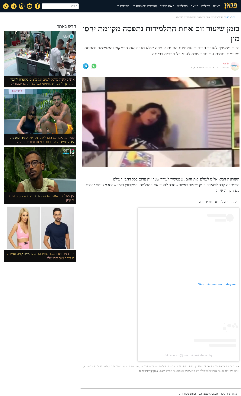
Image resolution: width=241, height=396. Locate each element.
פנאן (233, 17)
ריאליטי (182, 6)
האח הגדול (167, 6)
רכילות (205, 6)
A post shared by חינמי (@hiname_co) (188, 355)
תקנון (235, 393)
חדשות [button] (124, 6)
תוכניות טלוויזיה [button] (146, 6)
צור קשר (225, 393)
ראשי (216, 6)
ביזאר (194, 6)
